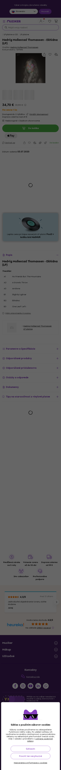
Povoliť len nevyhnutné (30, 756)
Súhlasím (30, 749)
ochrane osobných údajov (40, 740)
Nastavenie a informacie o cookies (30, 762)
